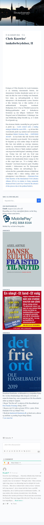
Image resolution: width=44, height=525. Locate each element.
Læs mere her (8, 418)
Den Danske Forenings (10, 405)
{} (26, 451)
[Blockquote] (19, 451)
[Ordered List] (14, 451)
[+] (29, 451)
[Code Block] (22, 451)
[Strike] (12, 451)
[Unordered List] (17, 451)
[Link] (24, 451)
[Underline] (9, 451)
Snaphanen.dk (22, 13)
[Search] (39, 200)
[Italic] (7, 451)
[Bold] (4, 451)
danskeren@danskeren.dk (18, 413)
